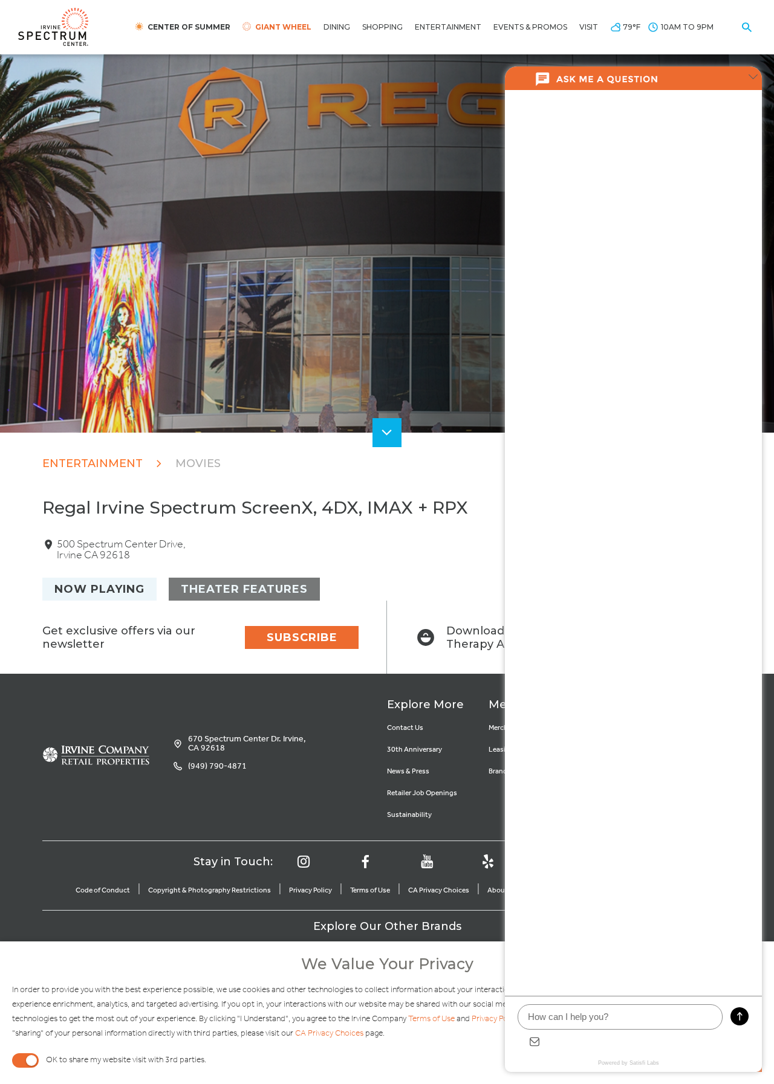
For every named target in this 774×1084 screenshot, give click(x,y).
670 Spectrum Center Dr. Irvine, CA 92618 (247, 744)
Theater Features (244, 589)
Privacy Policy (310, 890)
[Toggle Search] (747, 27)
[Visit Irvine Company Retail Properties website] (95, 757)
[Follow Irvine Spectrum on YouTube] (426, 861)
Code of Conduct (103, 890)
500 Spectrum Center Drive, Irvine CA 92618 (121, 550)
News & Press (408, 771)
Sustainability (409, 815)
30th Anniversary (414, 750)
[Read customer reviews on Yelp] (488, 861)
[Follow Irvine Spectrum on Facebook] (365, 861)
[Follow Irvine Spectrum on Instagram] (303, 861)
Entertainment (92, 463)
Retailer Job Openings (422, 793)
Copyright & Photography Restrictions (209, 890)
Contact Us (405, 728)
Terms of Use (370, 890)
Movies (198, 463)
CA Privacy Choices (438, 890)
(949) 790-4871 (217, 766)
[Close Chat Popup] (753, 78)
